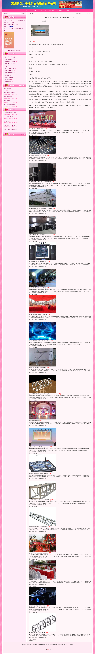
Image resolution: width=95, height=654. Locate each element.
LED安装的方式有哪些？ (9, 117)
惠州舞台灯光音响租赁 (10, 57)
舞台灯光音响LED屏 (9, 68)
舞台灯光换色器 (7, 88)
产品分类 (43, 10)
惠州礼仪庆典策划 (9, 70)
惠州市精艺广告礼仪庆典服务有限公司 (37, 134)
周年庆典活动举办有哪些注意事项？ (12, 129)
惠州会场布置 (8, 75)
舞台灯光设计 (7, 100)
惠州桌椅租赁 (8, 82)
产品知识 (51, 10)
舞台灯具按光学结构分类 (9, 104)
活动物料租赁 (8, 79)
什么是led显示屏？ (8, 121)
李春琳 (71, 644)
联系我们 (68, 10)
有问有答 (60, 10)
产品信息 (35, 10)
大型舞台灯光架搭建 (9, 66)
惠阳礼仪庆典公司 (9, 77)
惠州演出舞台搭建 (9, 72)
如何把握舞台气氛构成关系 (10, 113)
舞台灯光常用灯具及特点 (9, 92)
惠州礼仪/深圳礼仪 (9, 63)
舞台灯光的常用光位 (8, 96)
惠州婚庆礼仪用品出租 (10, 61)
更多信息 (31, 640)
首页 (27, 10)
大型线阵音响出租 (9, 59)
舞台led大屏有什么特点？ (10, 125)
